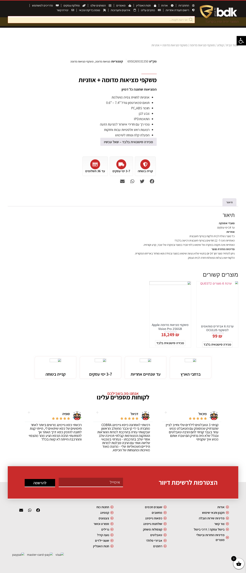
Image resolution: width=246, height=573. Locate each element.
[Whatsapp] (29, 510)
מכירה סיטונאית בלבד (217, 344)
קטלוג (220, 45)
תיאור (229, 202)
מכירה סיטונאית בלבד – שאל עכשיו (128, 142)
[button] (241, 40)
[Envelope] (21, 510)
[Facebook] (38, 510)
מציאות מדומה (102, 61)
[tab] (229, 202)
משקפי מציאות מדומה (202, 45)
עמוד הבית (232, 45)
